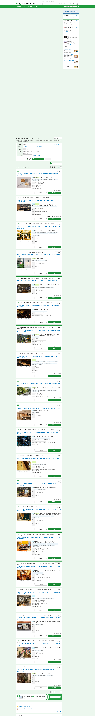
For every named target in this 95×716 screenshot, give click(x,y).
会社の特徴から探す (57, 138)
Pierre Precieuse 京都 (24, 481)
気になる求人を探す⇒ (67, 31)
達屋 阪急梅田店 (23, 615)
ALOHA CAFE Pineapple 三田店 (26, 327)
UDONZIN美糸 (23, 666)
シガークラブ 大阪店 (24, 302)
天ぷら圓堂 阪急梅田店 (25, 404)
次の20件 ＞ (58, 167)
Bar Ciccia (22, 197)
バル (37, 155)
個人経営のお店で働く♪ (67, 65)
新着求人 (19, 6)
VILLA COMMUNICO (24, 506)
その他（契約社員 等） (39, 146)
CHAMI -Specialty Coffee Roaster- (27, 170)
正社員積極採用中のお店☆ (67, 49)
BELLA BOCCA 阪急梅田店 (25, 563)
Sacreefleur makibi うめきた (26, 223)
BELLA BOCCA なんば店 (25, 640)
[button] (57, 144)
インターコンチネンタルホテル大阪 (27, 534)
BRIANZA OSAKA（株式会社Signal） (28, 278)
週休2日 (39, 155)
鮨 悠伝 (22, 353)
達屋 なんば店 (23, 589)
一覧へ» (77, 15)
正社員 (26, 146)
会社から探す (36, 6)
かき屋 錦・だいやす (24, 455)
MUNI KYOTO (23, 380)
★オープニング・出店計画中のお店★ (69, 60)
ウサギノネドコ (23, 429)
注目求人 (30, 6)
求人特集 (24, 6)
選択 (24, 144)
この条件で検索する (39, 159)
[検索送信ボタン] (77, 6)
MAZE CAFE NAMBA (24, 252)
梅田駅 (35, 155)
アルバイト (31, 146)
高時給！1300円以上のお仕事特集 (68, 54)
